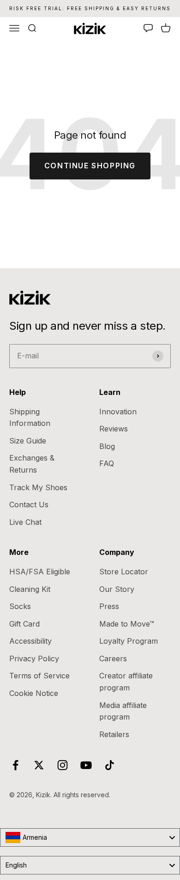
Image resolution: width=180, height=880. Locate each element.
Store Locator (123, 571)
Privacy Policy (34, 658)
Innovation (118, 411)
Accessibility (30, 641)
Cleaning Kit (29, 589)
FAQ (106, 463)
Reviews (113, 428)
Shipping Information (29, 417)
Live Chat (25, 522)
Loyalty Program (128, 641)
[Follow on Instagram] (62, 765)
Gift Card (24, 623)
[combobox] (90, 837)
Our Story (116, 589)
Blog (107, 446)
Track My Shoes (38, 487)
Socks (20, 606)
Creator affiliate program (126, 681)
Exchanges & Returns (31, 463)
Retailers (114, 734)
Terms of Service (39, 675)
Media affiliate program (123, 711)
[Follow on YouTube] (86, 765)
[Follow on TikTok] (109, 765)
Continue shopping (90, 165)
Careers (113, 658)
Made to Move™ (126, 623)
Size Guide (27, 440)
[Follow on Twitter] (39, 765)
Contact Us (28, 504)
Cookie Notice (33, 693)
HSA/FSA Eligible (39, 571)
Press (109, 606)
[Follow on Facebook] (15, 765)
